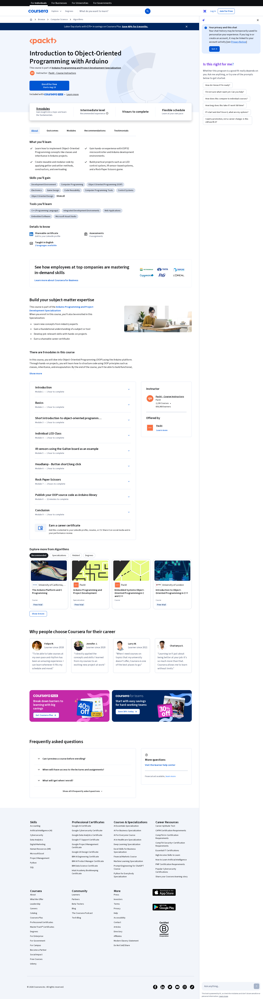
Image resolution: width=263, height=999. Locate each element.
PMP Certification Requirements (170, 864)
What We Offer (36, 899)
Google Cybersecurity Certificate (87, 830)
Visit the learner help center (160, 765)
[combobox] (108, 11)
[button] (69, 11)
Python (33, 862)
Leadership (35, 904)
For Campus (35, 945)
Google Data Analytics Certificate (87, 835)
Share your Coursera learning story (172, 876)
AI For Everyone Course (124, 835)
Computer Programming (72, 184)
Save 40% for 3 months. (135, 26)
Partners (76, 899)
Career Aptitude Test (165, 826)
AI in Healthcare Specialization (127, 839)
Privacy (117, 908)
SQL (32, 867)
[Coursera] (38, 11)
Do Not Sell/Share (122, 945)
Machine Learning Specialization (128, 861)
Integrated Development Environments (81, 210)
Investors (118, 899)
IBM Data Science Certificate (85, 865)
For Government (37, 940)
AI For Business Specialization (127, 830)
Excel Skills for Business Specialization (125, 850)
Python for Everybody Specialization (124, 875)
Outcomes (52, 130)
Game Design (53, 190)
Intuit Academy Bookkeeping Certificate (85, 872)
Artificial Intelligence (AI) (41, 830)
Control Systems (125, 190)
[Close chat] (258, 20)
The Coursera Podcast (82, 913)
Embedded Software (40, 216)
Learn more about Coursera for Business (56, 280)
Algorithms (78, 19)
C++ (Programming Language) (44, 210)
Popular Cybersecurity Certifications (166, 870)
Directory (118, 931)
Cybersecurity (36, 835)
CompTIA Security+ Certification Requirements (170, 844)
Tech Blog (76, 917)
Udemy (33, 963)
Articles (117, 927)
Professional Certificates (41, 922)
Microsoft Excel (37, 853)
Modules (71, 130)
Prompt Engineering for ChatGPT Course (129, 867)
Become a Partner (38, 950)
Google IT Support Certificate (85, 839)
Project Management (39, 858)
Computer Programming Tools (99, 190)
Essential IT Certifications (167, 850)
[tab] (38, 555)
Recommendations (94, 130)
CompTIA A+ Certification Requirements (167, 837)
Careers (33, 908)
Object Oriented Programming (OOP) (105, 184)
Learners (76, 894)
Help (116, 913)
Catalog (33, 913)
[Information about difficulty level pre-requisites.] (107, 113)
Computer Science (59, 19)
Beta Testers (78, 904)
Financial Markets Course (125, 856)
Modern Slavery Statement (126, 940)
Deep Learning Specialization (127, 844)
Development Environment (43, 184)
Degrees (34, 931)
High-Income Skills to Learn (168, 855)
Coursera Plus (36, 917)
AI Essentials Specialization (126, 826)
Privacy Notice (238, 42)
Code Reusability (72, 190)
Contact (117, 922)
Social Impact (36, 954)
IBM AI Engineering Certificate (85, 856)
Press (116, 894)
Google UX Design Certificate (85, 852)
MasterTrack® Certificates (42, 927)
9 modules (43, 109)
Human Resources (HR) (40, 849)
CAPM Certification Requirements (171, 830)
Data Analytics (36, 839)
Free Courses (36, 959)
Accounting (35, 826)
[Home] (31, 19)
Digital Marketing (37, 844)
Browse (41, 19)
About (34, 130)
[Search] (147, 11)
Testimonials (121, 130)
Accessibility (119, 917)
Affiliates (118, 936)
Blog (74, 908)
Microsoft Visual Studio (66, 216)
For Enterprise (36, 936)
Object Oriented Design (42, 196)
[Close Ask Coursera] (204, 11)
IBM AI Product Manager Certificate (88, 861)
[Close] (186, 26)
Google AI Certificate (81, 826)
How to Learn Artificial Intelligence (171, 859)
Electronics (36, 190)
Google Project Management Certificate (85, 846)
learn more (171, 776)
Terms (117, 904)
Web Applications (113, 210)
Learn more (72, 94)
